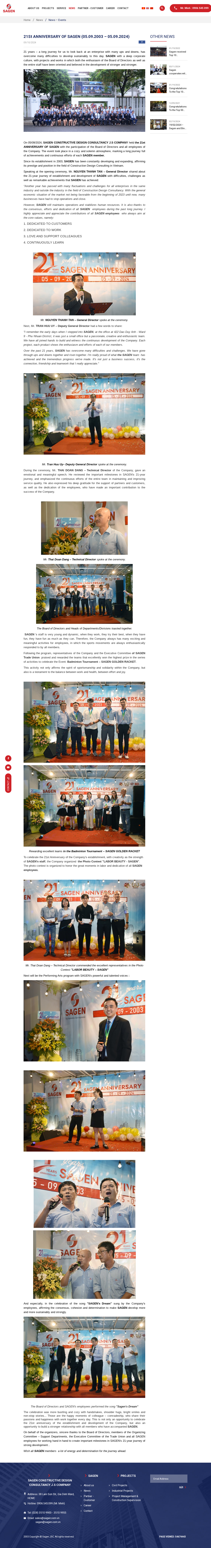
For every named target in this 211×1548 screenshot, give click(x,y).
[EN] (147, 8)
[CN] (151, 8)
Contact (123, 8)
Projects (48, 8)
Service (61, 8)
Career (110, 8)
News (72, 8)
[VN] (143, 8)
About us (33, 8)
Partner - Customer (90, 8)
